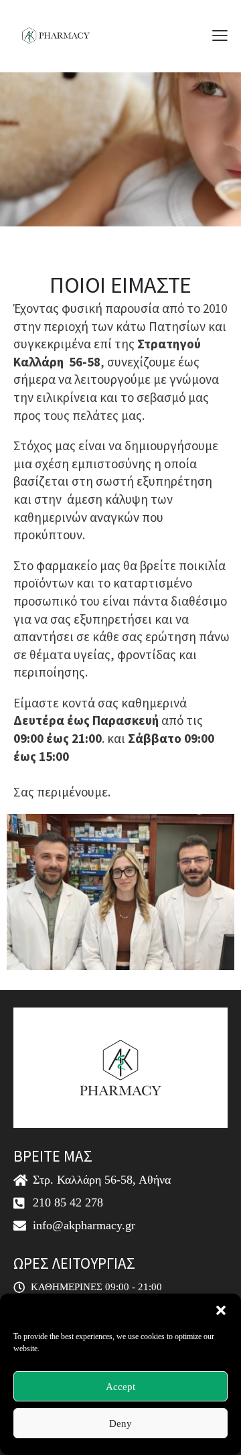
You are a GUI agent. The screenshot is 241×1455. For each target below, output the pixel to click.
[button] (221, 1310)
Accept (120, 1386)
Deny (120, 1423)
